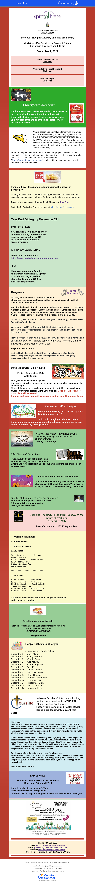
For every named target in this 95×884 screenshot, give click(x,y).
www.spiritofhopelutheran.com (51, 850)
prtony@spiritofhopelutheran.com (46, 871)
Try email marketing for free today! (47, 880)
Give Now (64, 202)
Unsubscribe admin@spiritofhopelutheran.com (47, 866)
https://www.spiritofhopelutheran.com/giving (34, 258)
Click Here (47, 62)
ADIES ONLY (38, 775)
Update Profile (37, 868)
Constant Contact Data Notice (52, 868)
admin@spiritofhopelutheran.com (50, 845)
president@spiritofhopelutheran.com (50, 848)
